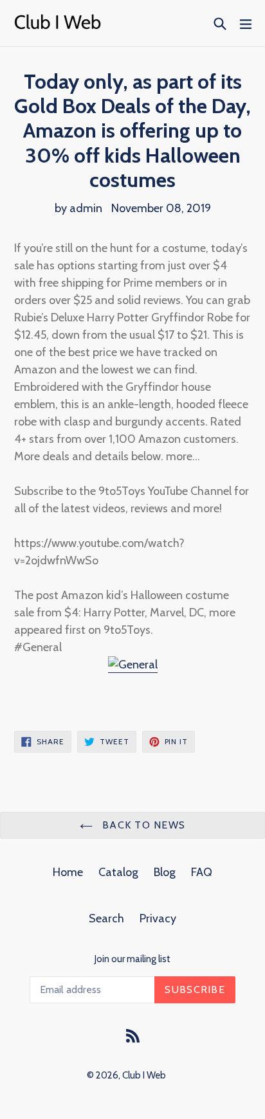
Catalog (118, 872)
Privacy (158, 918)
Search (106, 918)
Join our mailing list (132, 959)
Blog (165, 872)
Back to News (142, 825)
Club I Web (144, 1075)
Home (68, 872)
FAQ (201, 872)
